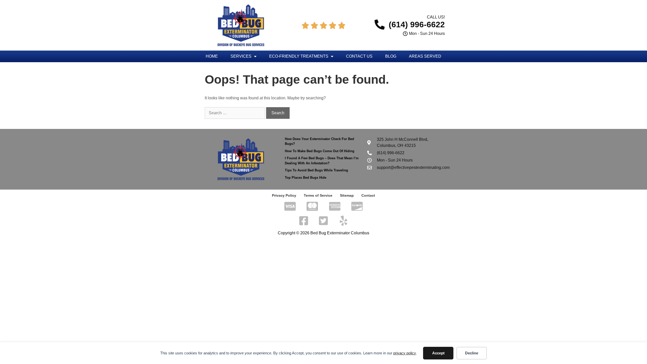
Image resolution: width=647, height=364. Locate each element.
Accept (438, 353)
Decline (471, 353)
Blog (390, 56)
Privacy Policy (284, 195)
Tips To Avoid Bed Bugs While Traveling (316, 170)
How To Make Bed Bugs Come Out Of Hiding (319, 151)
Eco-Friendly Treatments (298, 56)
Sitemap (347, 195)
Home (212, 56)
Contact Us (359, 56)
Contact (368, 195)
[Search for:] (235, 113)
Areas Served (425, 56)
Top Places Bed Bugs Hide (305, 177)
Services (240, 56)
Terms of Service (318, 195)
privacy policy (404, 353)
